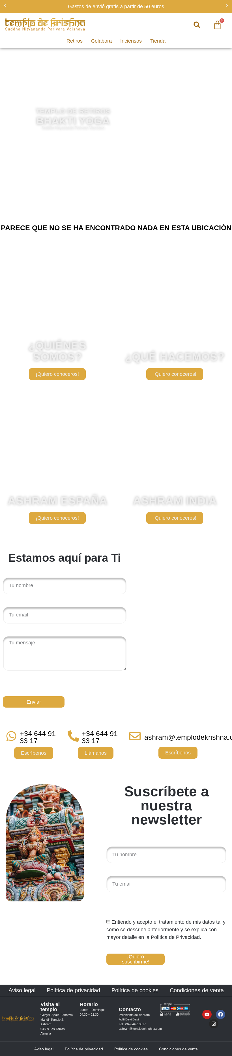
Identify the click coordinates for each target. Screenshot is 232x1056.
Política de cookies (134, 990)
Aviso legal (21, 990)
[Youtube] (207, 1014)
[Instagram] (213, 1023)
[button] (5, 5)
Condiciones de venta (197, 990)
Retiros (74, 41)
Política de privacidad (73, 990)
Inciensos (131, 41)
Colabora (101, 41)
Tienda (158, 41)
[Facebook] (220, 1014)
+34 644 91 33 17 (38, 737)
